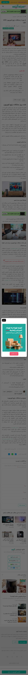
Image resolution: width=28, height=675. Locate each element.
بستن (4, 320)
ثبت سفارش (14, 354)
